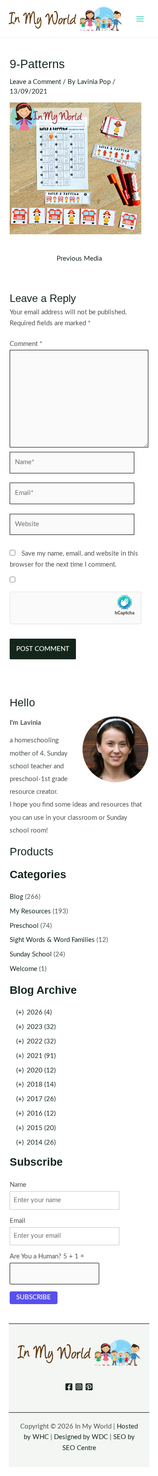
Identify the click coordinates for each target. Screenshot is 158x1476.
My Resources (30, 911)
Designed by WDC (81, 1437)
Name (18, 1185)
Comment (26, 344)
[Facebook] (69, 1387)
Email (17, 1221)
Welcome (23, 969)
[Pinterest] (89, 1387)
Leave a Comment (35, 82)
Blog (16, 897)
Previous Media (79, 259)
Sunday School (31, 954)
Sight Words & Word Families (52, 940)
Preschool (24, 926)
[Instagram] (79, 1387)
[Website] (72, 526)
